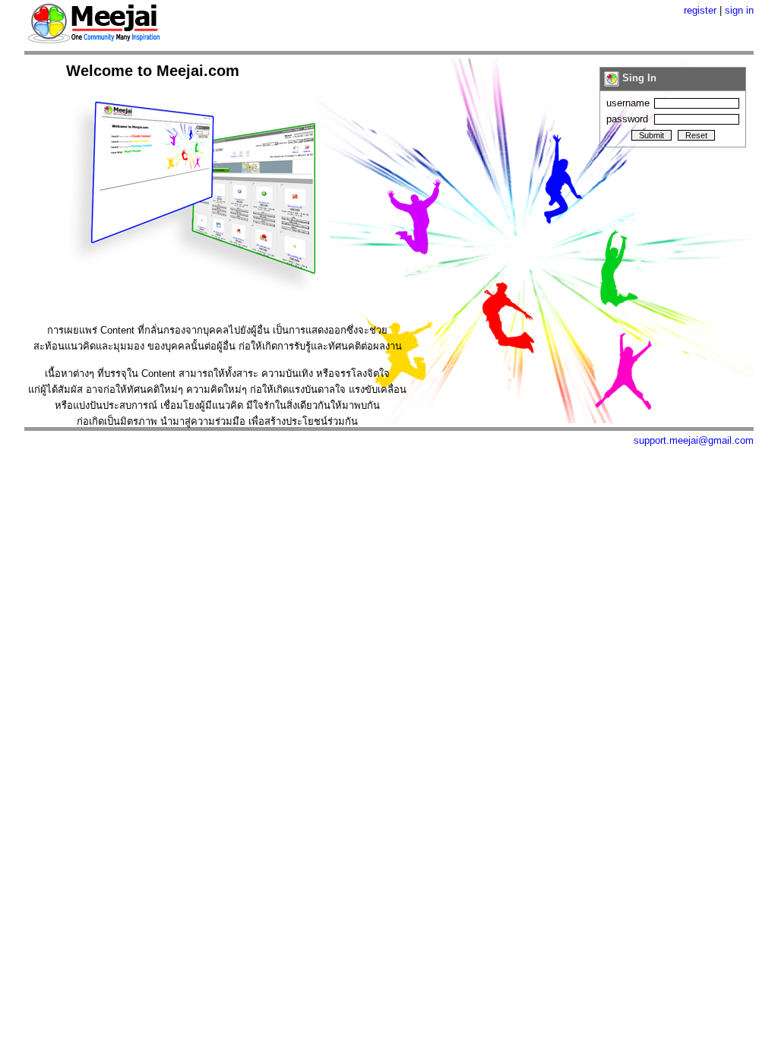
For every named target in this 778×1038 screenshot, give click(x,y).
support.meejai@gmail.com (694, 440)
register (700, 10)
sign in (739, 10)
